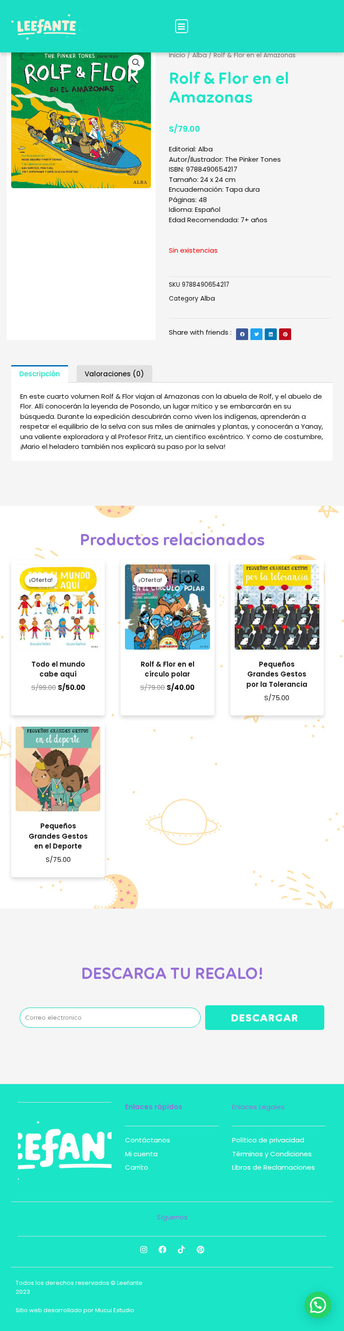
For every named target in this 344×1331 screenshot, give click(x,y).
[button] (181, 26)
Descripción (39, 374)
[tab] (39, 374)
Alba (199, 55)
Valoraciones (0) (114, 374)
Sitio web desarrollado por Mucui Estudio (75, 1310)
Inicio (177, 55)
